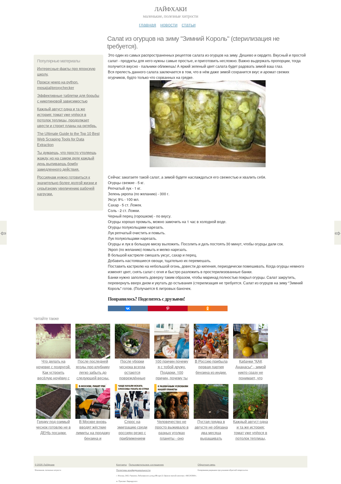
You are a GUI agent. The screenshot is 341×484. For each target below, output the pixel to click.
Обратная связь (206, 464)
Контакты (121, 464)
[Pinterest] (168, 308)
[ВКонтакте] (128, 308)
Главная (147, 24)
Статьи (189, 24)
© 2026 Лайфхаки (45, 464)
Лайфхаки (170, 9)
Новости (168, 24)
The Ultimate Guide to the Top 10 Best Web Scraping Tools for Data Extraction (68, 139)
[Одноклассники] (208, 308)
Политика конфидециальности (133, 470)
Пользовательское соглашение (146, 464)
